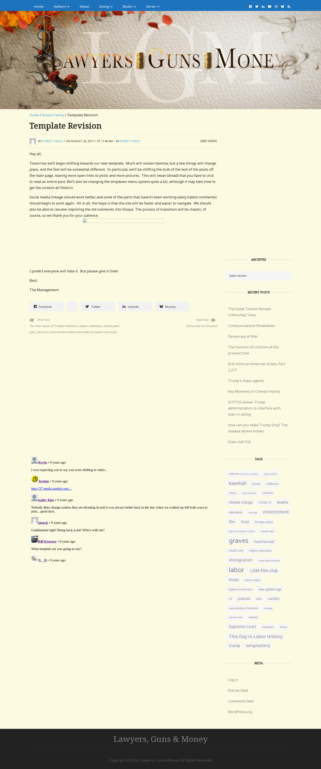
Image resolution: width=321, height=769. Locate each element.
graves (238, 540)
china (232, 493)
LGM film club (264, 570)
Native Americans (241, 589)
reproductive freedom (243, 608)
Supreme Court (242, 626)
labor (236, 569)
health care (236, 550)
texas (283, 627)
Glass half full (239, 441)
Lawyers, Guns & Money (161, 738)
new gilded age (270, 589)
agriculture (270, 473)
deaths (282, 502)
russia (268, 608)
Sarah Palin (236, 617)
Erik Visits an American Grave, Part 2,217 (256, 366)
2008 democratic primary (243, 473)
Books (127, 6)
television (268, 627)
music (234, 579)
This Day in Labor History (256, 636)
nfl (230, 599)
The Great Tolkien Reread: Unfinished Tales (249, 311)
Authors (60, 6)
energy (253, 512)
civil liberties (249, 493)
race (259, 599)
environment (276, 512)
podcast (244, 598)
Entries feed (238, 690)
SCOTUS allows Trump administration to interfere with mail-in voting (254, 408)
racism (274, 598)
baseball (238, 483)
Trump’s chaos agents (246, 380)
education (236, 512)
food (245, 521)
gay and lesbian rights (242, 531)
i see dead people (269, 560)
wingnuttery (258, 645)
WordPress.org (240, 711)
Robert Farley (53, 115)
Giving (104, 6)
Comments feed (241, 701)
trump (234, 645)
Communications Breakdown (251, 325)
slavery (253, 617)
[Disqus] (123, 392)
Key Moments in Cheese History (254, 391)
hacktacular (264, 541)
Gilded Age (267, 531)
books (256, 484)
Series (151, 6)
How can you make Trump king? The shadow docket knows (258, 428)
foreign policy (264, 522)
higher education (260, 550)
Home (39, 6)
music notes (253, 580)
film (232, 521)
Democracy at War (243, 336)
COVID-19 (265, 502)
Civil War (267, 493)
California (272, 484)
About (84, 6)
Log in (233, 679)
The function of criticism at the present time (253, 350)
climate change (241, 502)
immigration (240, 560)
